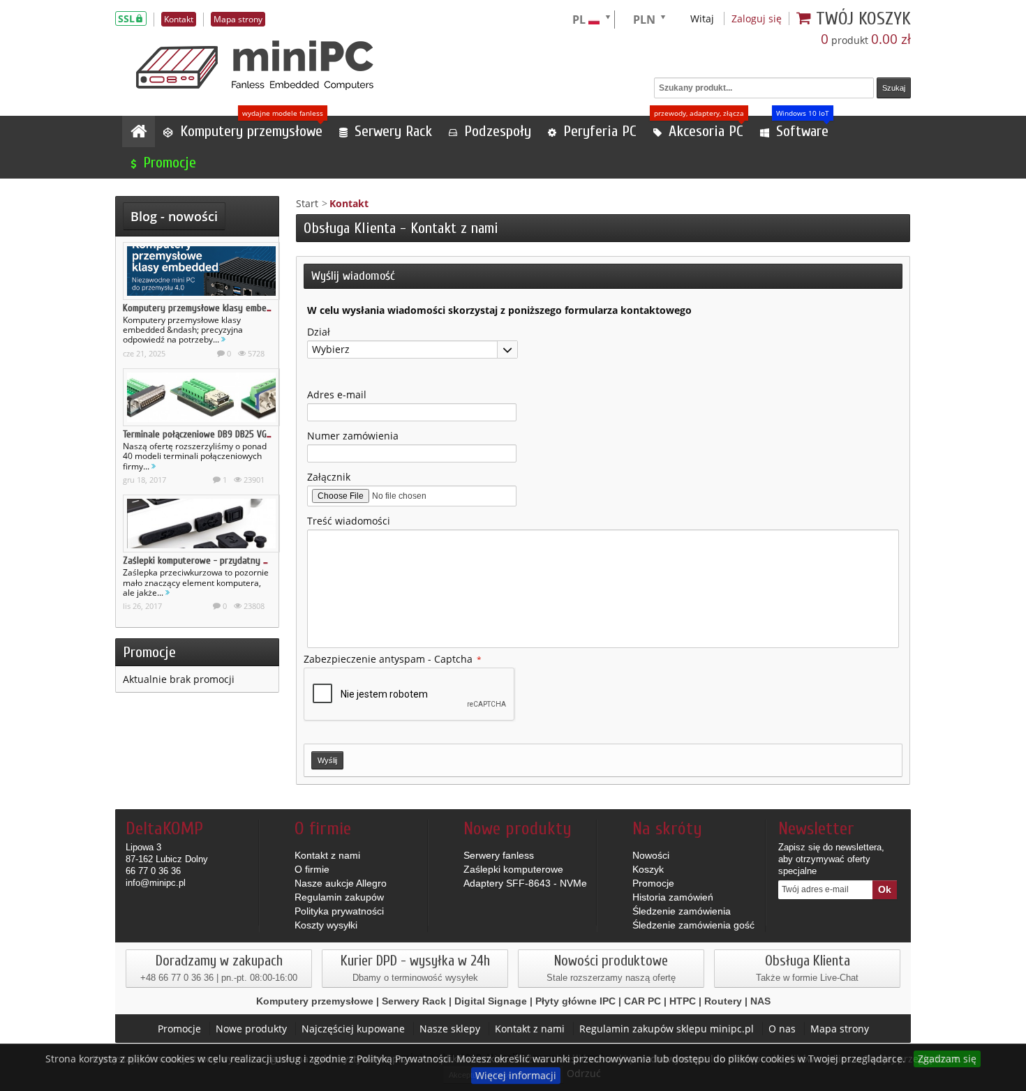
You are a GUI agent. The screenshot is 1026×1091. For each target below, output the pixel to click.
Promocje (149, 652)
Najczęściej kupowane (353, 1028)
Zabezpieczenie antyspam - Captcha (393, 658)
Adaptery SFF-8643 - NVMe (525, 883)
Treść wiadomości (348, 520)
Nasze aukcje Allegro (341, 883)
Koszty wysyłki (326, 925)
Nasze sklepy (449, 1028)
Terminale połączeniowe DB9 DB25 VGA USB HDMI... (220, 434)
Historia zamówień (672, 897)
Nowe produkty (251, 1028)
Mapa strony (839, 1028)
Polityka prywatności (339, 911)
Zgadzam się (947, 1058)
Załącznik (328, 476)
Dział (318, 331)
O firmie (312, 869)
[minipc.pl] (254, 65)
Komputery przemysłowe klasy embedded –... (211, 308)
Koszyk (648, 869)
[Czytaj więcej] (223, 339)
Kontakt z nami (327, 855)
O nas (782, 1028)
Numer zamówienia (353, 435)
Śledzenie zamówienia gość (693, 925)
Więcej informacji (515, 1075)
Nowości (650, 855)
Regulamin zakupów (339, 897)
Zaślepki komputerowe (513, 869)
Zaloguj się (756, 18)
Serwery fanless (498, 855)
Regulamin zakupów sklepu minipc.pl (666, 1028)
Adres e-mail (336, 394)
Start (307, 203)
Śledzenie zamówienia (681, 911)
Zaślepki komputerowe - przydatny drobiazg (210, 560)
